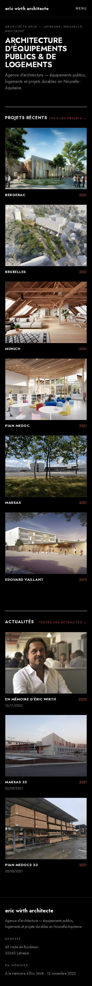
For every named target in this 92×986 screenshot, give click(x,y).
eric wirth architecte (27, 8)
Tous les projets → (68, 118)
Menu (81, 8)
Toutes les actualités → (63, 622)
